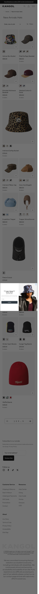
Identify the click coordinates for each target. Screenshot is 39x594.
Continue (9, 302)
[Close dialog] (36, 284)
